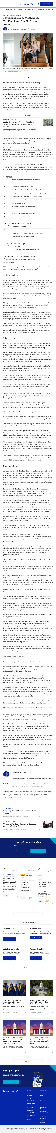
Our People (29, 1098)
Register (6, 895)
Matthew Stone (6, 1012)
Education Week (26, 774)
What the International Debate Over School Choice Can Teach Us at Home (13, 1041)
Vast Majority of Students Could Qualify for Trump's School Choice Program (12, 1002)
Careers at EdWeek (31, 1103)
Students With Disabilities (35, 783)
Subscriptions (30, 1110)
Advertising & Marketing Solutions (44, 1112)
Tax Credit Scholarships (37, 786)
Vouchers (14, 783)
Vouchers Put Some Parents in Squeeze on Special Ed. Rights (19, 825)
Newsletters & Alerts (31, 1112)
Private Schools (25, 786)
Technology (41, 9)
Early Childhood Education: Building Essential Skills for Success (9, 881)
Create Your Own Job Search (27, 967)
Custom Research (44, 1124)
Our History (29, 1095)
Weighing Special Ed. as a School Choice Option (20, 812)
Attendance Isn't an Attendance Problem (27, 882)
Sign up (38, 851)
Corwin (30, 898)
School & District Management (43, 877)
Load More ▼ (28, 1061)
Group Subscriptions (31, 1115)
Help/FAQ (42, 1095)
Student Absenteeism (26, 875)
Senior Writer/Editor (16, 774)
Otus (47, 903)
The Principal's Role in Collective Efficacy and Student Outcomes (44, 885)
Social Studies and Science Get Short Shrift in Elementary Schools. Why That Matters (19, 124)
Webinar (22, 877)
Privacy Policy (30, 1128)
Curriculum (6, 119)
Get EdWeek (30, 1107)
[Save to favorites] (28, 77)
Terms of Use (47, 1129)
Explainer (14, 119)
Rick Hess (5, 1052)
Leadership (9, 9)
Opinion (48, 9)
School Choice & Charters (12, 15)
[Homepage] (28, 3)
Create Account (11, 1081)
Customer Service (44, 1098)
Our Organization (31, 1093)
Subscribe (46, 3)
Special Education (8, 808)
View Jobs (9, 939)
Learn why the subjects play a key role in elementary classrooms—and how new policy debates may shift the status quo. (19, 130)
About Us (29, 1090)
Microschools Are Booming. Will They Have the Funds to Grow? (39, 1041)
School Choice (15, 786)
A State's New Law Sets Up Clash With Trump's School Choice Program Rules (39, 1002)
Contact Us (43, 1090)
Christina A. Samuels (14, 29)
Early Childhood (8, 874)
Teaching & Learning (30, 9)
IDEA (45, 783)
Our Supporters (30, 1100)
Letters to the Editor (44, 1093)
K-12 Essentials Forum (9, 876)
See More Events (28, 914)
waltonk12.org (6, 794)
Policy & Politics (18, 9)
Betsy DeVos (22, 783)
